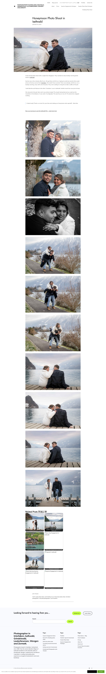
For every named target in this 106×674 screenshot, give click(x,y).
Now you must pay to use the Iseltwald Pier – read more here (41, 111)
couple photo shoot (39, 596)
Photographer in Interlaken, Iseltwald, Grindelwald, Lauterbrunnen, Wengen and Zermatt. (30, 6)
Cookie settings (92, 671)
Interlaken (43, 83)
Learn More (88, 613)
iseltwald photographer (44, 598)
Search (34, 619)
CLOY (33, 596)
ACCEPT (101, 671)
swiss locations (53, 598)
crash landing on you (49, 596)
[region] (53, 671)
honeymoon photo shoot (59, 596)
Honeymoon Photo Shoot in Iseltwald (48, 19)
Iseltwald (32, 77)
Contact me (77, 613)
